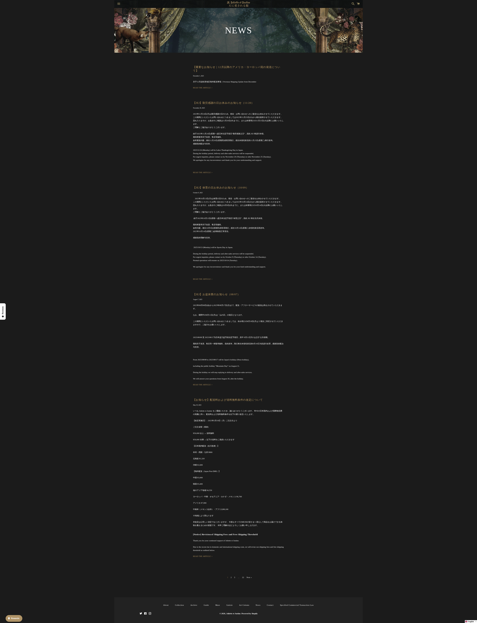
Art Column (244, 605)
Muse (217, 605)
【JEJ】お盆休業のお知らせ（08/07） (216, 294)
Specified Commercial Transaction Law (297, 605)
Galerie (229, 605)
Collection (179, 605)
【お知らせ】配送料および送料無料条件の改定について (228, 399)
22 (243, 577)
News (258, 605)
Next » (249, 577)
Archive (193, 605)
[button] (471, 621)
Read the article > (203, 88)
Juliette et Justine (233, 614)
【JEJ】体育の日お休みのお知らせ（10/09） (221, 187)
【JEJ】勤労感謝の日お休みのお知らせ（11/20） (223, 102)
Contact (270, 605)
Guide (206, 605)
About (166, 605)
